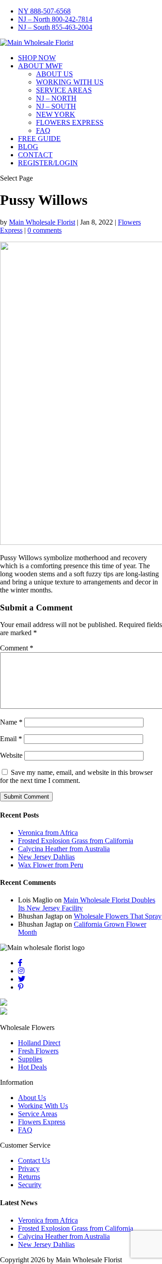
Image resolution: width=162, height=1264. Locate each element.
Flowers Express (41, 1122)
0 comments (44, 230)
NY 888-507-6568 (44, 11)
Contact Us (34, 1160)
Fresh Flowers (38, 1051)
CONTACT (35, 155)
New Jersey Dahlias (46, 857)
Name (11, 722)
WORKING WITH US (70, 82)
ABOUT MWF (40, 66)
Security (29, 1185)
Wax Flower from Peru (50, 865)
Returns (29, 1176)
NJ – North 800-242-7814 (55, 19)
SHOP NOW (37, 58)
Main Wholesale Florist (42, 222)
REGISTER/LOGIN (48, 163)
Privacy (29, 1168)
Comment (16, 648)
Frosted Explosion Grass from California (75, 840)
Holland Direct (39, 1043)
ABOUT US (54, 74)
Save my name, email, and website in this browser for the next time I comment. (76, 776)
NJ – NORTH (56, 98)
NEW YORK (55, 114)
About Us (32, 1097)
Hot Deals (32, 1067)
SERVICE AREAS (64, 90)
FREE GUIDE (39, 138)
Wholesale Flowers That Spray (118, 916)
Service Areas (37, 1114)
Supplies (30, 1059)
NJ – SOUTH (56, 106)
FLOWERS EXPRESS (70, 122)
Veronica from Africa (48, 832)
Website (11, 755)
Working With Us (43, 1105)
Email (11, 738)
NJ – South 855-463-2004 (55, 27)
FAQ (43, 130)
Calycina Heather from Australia (64, 849)
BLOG (28, 146)
